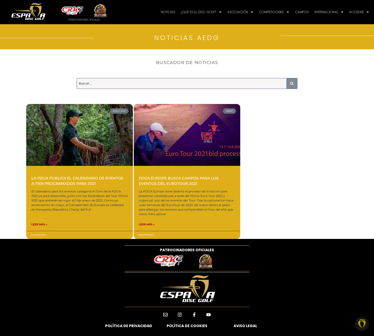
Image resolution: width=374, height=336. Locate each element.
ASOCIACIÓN (237, 12)
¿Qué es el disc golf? (198, 12)
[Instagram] (179, 314)
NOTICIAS (168, 12)
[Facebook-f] (194, 314)
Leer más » (39, 224)
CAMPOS (302, 12)
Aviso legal (245, 325)
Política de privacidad (128, 325)
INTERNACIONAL (326, 12)
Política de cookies (187, 325)
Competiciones (271, 12)
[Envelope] (165, 314)
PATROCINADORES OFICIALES (187, 250)
